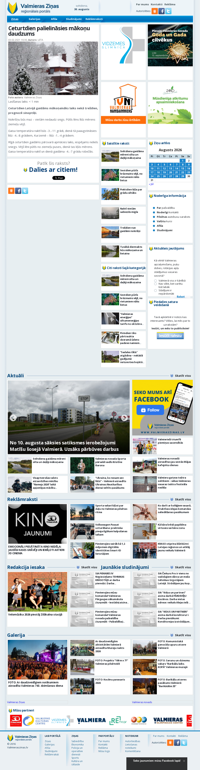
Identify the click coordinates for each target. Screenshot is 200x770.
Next (124, 418)
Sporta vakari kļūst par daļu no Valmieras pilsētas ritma (111, 509)
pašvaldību (166, 208)
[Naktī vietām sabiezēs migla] (110, 213)
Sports (75, 757)
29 (182, 176)
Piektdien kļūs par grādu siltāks (131, 191)
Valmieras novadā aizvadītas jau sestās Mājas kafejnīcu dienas (174, 462)
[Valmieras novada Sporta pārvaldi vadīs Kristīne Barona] (82, 465)
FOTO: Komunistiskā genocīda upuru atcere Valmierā (172, 644)
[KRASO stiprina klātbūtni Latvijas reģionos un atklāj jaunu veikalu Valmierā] (144, 550)
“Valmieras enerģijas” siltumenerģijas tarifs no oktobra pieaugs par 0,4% (131, 320)
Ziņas (14, 19)
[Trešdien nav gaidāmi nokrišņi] (110, 232)
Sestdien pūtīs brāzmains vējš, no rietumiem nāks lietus (131, 175)
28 (176, 176)
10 (152, 168)
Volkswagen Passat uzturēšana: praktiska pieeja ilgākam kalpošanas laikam (111, 529)
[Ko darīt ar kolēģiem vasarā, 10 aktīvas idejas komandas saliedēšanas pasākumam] (144, 512)
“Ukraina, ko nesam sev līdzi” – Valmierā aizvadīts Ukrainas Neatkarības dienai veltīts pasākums (110, 482)
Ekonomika (77, 744)
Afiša (54, 19)
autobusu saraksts (173, 216)
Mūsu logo (104, 751)
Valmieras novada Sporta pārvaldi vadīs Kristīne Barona (110, 462)
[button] (161, 13)
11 (158, 168)
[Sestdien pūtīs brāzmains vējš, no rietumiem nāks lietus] (110, 174)
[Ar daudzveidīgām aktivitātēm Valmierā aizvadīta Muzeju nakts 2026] (82, 648)
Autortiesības (132, 741)
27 (170, 176)
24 (152, 176)
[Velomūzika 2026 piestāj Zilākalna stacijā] (37, 591)
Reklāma (169, 4)
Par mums (142, 4)
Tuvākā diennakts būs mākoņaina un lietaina (131, 250)
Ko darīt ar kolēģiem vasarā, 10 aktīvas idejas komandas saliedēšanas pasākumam (174, 509)
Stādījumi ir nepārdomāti (166, 292)
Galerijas (34, 19)
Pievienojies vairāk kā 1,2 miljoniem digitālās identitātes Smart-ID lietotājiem (110, 548)
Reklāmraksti (94, 19)
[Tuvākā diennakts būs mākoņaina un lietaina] (110, 251)
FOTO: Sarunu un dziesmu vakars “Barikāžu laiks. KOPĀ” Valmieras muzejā (174, 664)
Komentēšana (132, 751)
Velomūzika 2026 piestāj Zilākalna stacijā (35, 614)
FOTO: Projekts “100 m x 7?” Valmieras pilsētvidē (111, 662)
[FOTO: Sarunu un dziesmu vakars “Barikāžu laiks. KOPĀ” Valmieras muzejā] (144, 667)
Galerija (16, 635)
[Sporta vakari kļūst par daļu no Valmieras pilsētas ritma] (82, 512)
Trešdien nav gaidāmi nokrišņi (130, 229)
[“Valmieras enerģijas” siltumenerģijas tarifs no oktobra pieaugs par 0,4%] (110, 318)
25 (158, 176)
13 (170, 168)
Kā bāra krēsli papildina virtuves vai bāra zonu (172, 526)
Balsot (180, 297)
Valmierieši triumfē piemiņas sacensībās (170, 441)
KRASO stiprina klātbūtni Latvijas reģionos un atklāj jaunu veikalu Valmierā (174, 547)
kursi (164, 221)
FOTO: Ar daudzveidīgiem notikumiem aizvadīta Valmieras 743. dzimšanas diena (35, 683)
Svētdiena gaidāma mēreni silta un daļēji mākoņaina (132, 154)
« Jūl (151, 184)
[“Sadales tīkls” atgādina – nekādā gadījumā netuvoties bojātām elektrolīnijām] (110, 356)
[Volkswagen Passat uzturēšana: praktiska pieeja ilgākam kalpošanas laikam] (82, 531)
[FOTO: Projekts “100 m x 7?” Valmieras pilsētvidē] (82, 667)
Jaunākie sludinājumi (125, 567)
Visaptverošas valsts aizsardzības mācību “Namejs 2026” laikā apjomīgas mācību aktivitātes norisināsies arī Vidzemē (49, 486)
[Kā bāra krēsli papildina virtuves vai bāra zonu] (144, 531)
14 (176, 168)
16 (188, 168)
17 (152, 172)
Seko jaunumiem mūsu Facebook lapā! (156, 760)
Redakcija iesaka (26, 567)
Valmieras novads (142, 702)
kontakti (168, 212)
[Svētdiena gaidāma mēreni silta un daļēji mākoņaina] (110, 155)
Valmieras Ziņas (16, 702)
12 (164, 168)
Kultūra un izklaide (77, 762)
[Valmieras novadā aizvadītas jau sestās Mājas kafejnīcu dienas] (144, 465)
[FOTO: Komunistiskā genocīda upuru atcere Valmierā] (144, 648)
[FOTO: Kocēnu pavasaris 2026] (82, 686)
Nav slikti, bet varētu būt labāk (171, 285)
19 (164, 172)
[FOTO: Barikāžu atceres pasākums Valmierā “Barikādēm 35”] (144, 686)
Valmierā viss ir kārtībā (172, 280)
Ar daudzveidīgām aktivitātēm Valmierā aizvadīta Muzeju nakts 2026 (109, 646)
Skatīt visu (183, 375)
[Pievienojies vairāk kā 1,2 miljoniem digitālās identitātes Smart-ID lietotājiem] (82, 550)
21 (176, 172)
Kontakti (156, 4)
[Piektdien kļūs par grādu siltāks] (110, 194)
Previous (13, 418)
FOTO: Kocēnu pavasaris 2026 (110, 681)
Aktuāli (15, 375)
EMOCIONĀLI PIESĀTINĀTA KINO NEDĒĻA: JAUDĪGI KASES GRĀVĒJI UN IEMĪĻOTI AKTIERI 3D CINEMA (36, 550)
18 (158, 172)
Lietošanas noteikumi (131, 746)
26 (164, 176)
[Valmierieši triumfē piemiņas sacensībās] (144, 446)
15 (182, 168)
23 (188, 172)
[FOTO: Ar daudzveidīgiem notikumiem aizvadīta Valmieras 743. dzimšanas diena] (37, 659)
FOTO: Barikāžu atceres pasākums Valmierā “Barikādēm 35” (172, 683)
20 (170, 172)
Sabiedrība (77, 741)
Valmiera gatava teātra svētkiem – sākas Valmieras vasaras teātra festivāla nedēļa (174, 482)
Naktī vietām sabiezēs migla (129, 210)
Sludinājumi (74, 19)
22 (182, 172)
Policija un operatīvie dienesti (77, 751)
